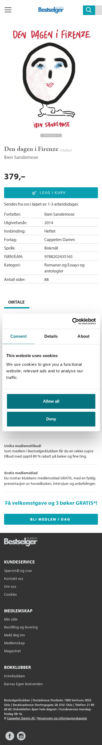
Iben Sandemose (21, 157)
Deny (51, 419)
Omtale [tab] (16, 302)
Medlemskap (14, 642)
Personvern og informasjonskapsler (62, 718)
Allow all (51, 401)
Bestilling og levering (21, 627)
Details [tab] (51, 336)
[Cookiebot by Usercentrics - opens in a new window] (73, 321)
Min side (10, 619)
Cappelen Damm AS (21, 718)
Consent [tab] (18, 336)
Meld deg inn (14, 635)
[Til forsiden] (51, 11)
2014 (48, 222)
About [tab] (83, 336)
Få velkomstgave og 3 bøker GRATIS (49, 502)
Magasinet (12, 650)
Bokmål (51, 248)
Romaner (52, 265)
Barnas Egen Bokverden (23, 683)
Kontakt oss (13, 578)
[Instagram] (21, 739)
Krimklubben (14, 675)
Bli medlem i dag (50, 519)
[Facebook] (9, 739)
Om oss (10, 586)
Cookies (10, 594)
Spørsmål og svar (18, 570)
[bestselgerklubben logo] (20, 542)
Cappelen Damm (59, 239)
